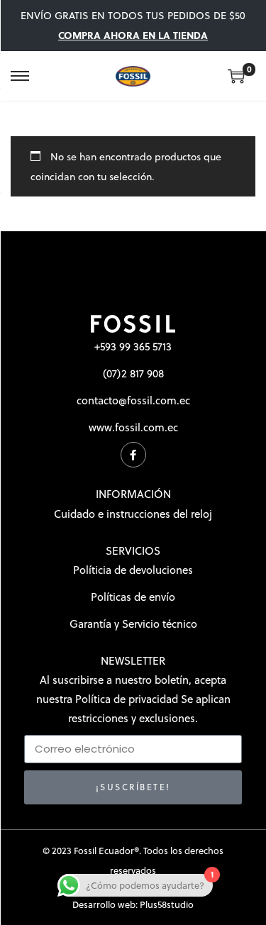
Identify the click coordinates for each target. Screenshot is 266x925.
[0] (236, 75)
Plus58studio (167, 904)
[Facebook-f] (133, 454)
